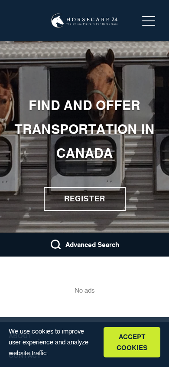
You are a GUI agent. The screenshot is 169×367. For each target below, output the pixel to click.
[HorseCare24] (84, 21)
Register (84, 199)
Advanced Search (92, 244)
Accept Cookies (132, 342)
